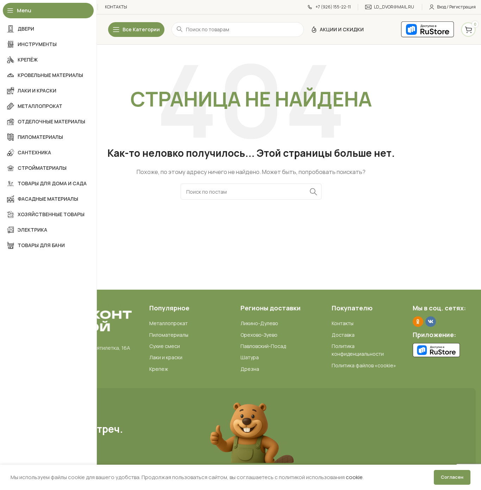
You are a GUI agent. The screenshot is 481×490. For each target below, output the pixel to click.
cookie (354, 477)
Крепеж (158, 369)
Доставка (343, 334)
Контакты (343, 323)
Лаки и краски (165, 357)
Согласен (452, 477)
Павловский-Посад (263, 346)
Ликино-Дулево (259, 323)
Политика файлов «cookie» (364, 365)
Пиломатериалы (168, 334)
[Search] (313, 191)
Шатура (250, 357)
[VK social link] (430, 321)
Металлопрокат (168, 323)
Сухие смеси (164, 346)
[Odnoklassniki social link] (418, 321)
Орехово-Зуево (259, 334)
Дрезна (250, 369)
